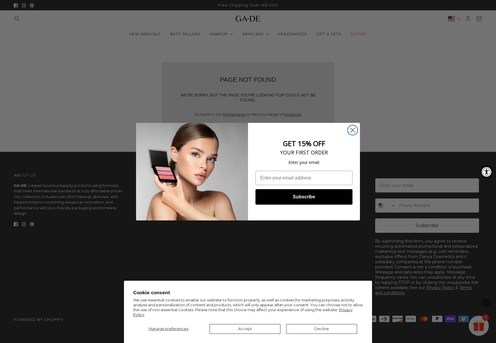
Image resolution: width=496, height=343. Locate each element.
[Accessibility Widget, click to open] (486, 171)
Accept (245, 328)
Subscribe (304, 196)
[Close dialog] (353, 130)
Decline (321, 328)
